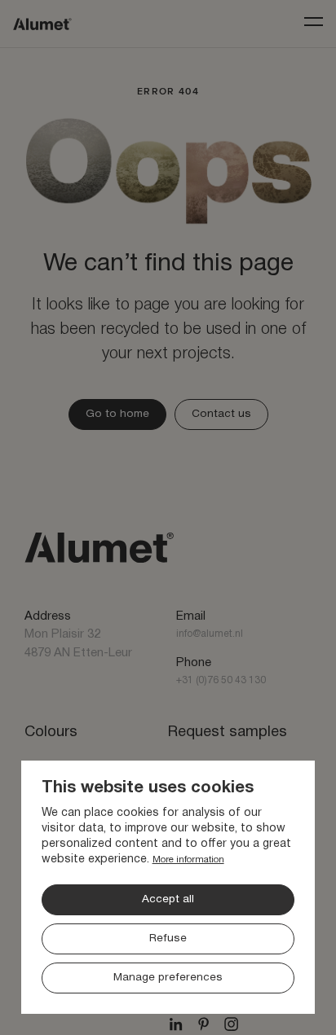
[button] (168, 923)
